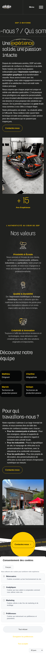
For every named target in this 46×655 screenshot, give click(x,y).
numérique (34, 72)
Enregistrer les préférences (23, 637)
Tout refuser (23, 629)
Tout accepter (23, 644)
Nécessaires (11, 576)
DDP (31, 63)
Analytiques (11, 587)
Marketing (10, 600)
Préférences (11, 613)
